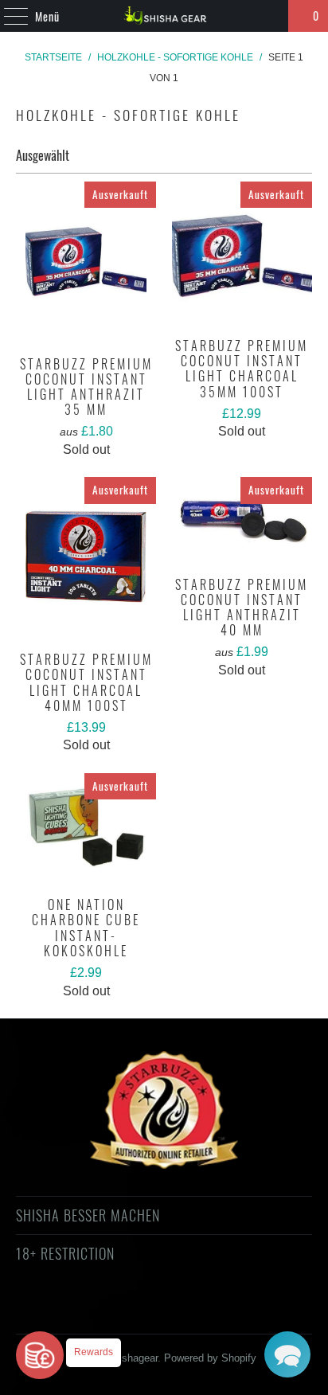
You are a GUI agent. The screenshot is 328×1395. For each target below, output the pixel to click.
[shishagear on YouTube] (121, 1311)
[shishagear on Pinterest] (149, 1311)
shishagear (133, 1358)
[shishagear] (164, 16)
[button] (287, 1354)
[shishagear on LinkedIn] (234, 1311)
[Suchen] (269, 16)
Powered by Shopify (210, 1358)
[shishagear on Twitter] (64, 1311)
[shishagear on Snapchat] (206, 1311)
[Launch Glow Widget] (40, 1355)
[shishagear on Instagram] (177, 1311)
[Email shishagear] (263, 1311)
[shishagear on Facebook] (92, 1311)
